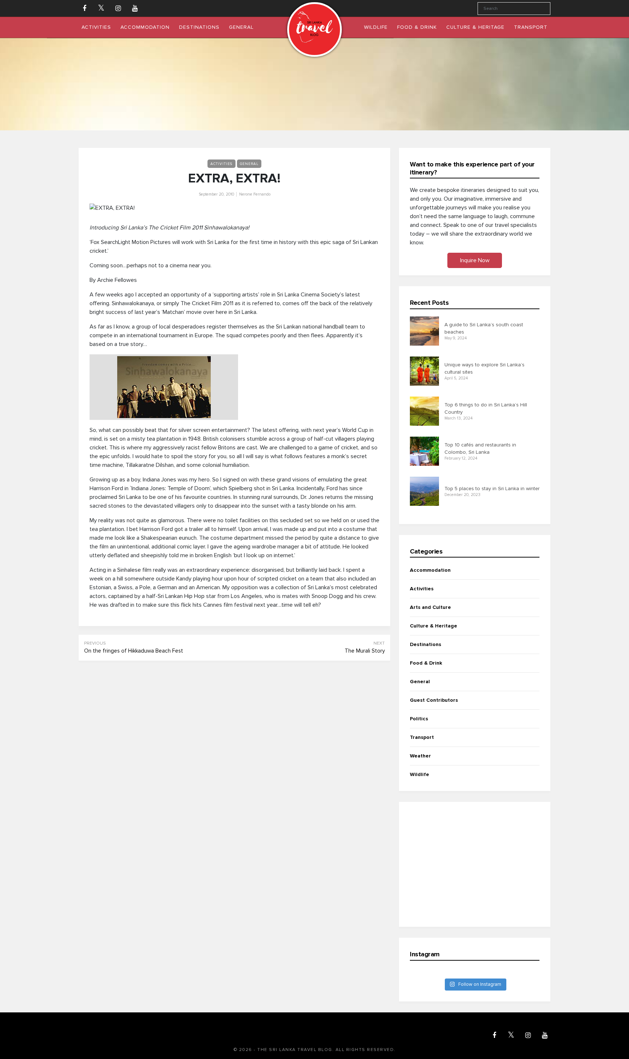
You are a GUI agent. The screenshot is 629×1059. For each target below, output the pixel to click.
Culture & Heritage (433, 626)
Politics (419, 719)
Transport (422, 737)
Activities (221, 164)
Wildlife (419, 774)
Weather (420, 756)
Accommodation (430, 570)
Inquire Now (475, 260)
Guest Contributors (434, 700)
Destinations (425, 644)
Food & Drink (426, 663)
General (249, 164)
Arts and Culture (430, 607)
